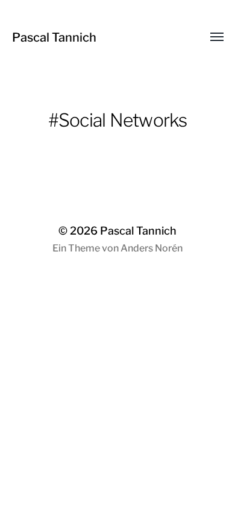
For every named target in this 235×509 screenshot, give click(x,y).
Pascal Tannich (54, 37)
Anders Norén (152, 248)
